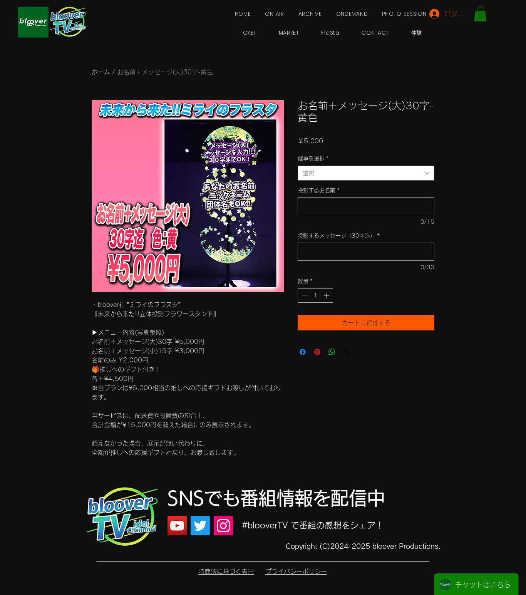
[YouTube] (177, 525)
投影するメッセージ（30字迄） (339, 235)
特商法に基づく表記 (226, 571)
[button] (480, 14)
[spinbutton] (315, 295)
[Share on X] (346, 352)
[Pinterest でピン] (317, 352)
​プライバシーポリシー (296, 571)
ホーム (101, 72)
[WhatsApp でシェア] (332, 352)
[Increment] (327, 295)
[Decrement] (303, 295)
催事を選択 (313, 158)
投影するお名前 (319, 190)
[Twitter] (200, 525)
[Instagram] (223, 525)
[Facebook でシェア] (302, 352)
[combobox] (366, 173)
